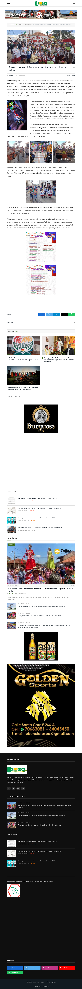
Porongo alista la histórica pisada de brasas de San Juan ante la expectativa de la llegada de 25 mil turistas (59, 359)
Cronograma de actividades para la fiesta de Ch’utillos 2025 (36, 518)
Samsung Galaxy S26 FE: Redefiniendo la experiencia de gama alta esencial (41, 606)
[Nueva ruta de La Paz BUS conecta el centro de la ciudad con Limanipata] (11, 529)
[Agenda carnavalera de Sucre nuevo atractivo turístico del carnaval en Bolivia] (41, 47)
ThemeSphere (51, 982)
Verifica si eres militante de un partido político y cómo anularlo (37, 498)
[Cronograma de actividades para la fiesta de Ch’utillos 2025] (11, 520)
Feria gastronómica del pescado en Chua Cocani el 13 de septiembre (39, 616)
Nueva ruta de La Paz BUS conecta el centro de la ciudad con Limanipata (40, 527)
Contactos (46, 986)
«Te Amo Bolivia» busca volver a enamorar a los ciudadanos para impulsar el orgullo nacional (24, 359)
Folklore (11, 544)
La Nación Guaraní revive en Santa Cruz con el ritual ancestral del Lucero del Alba (23, 388)
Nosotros (37, 986)
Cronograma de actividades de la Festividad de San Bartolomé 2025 (39, 508)
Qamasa (11, 75)
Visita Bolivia (71, 75)
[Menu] (8, 3)
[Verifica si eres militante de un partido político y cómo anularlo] (11, 500)
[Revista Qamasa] (41, 3)
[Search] (74, 3)
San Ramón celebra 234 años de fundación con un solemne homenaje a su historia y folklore (40, 590)
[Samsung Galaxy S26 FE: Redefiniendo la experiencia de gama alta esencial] (11, 606)
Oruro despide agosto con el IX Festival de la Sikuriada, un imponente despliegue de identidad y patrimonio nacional (44, 626)
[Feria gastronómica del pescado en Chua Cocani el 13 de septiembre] (11, 615)
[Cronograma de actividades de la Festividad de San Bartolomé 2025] (11, 510)
